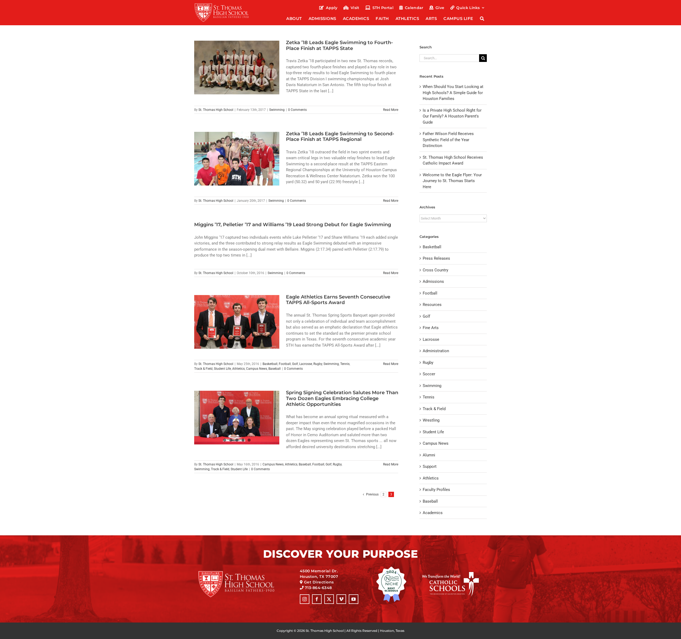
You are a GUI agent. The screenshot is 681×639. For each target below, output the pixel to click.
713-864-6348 (318, 587)
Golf (295, 364)
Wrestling (431, 420)
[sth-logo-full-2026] (226, 4)
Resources (432, 304)
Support (430, 466)
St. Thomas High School (215, 110)
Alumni (429, 455)
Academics (433, 512)
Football (285, 364)
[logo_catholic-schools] (450, 573)
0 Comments (297, 110)
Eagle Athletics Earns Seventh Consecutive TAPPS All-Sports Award (338, 300)
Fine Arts (431, 327)
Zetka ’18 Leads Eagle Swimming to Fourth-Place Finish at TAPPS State (339, 45)
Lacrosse (305, 364)
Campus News (256, 369)
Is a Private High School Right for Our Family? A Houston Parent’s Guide (452, 116)
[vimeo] (341, 599)
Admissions (433, 281)
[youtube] (353, 599)
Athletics (238, 369)
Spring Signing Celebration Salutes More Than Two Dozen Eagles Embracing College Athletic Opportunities (342, 398)
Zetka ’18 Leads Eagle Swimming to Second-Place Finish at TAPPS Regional (340, 136)
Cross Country (435, 270)
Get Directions (319, 582)
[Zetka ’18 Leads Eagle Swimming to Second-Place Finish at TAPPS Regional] (236, 159)
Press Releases (436, 258)
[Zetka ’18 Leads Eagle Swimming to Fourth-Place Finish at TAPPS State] (236, 67)
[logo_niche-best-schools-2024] (391, 568)
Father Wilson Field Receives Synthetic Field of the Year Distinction (448, 139)
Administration (436, 350)
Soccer (429, 374)
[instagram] (304, 599)
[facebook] (317, 599)
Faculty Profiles (436, 489)
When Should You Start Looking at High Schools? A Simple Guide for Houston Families (453, 92)
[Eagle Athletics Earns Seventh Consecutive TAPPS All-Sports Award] (236, 322)
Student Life (222, 369)
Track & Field (203, 369)
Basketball (270, 364)
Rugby (317, 364)
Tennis (345, 364)
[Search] (482, 19)
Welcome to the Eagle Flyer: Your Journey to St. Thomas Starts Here (452, 181)
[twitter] (329, 599)
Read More (390, 110)
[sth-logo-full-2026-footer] (243, 572)
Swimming (277, 110)
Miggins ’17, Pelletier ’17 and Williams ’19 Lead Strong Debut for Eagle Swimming (292, 225)
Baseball (274, 369)
